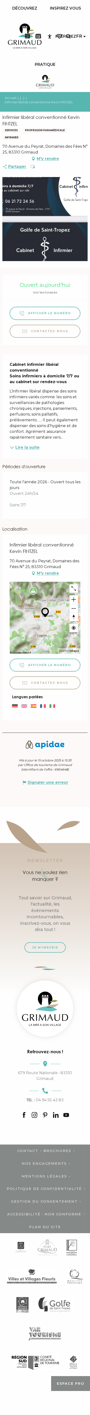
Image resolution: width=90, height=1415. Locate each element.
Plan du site (45, 1227)
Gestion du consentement (44, 1201)
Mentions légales (44, 1176)
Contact (27, 1151)
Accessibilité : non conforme (44, 1214)
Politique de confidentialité (44, 1189)
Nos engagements (44, 1163)
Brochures (57, 1151)
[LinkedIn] (55, 1115)
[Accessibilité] (50, 36)
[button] (68, 36)
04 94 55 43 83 (45, 1099)
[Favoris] (59, 36)
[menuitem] (24, 8)
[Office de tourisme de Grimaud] (45, 1008)
